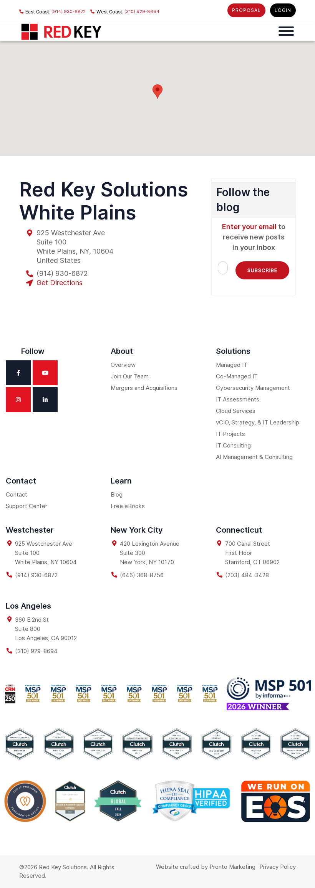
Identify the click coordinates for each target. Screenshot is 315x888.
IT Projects (230, 433)
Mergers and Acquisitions (144, 387)
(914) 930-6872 (68, 11)
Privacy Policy (277, 866)
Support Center (26, 506)
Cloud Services (235, 410)
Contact (16, 494)
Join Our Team (130, 376)
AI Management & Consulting (254, 457)
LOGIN (283, 10)
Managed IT (231, 364)
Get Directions (59, 283)
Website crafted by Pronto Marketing (205, 866)
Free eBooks (128, 506)
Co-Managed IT (237, 376)
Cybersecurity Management (253, 387)
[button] (157, 91)
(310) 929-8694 (141, 11)
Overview (123, 364)
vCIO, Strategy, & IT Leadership (257, 422)
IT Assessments (237, 399)
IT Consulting (233, 445)
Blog (117, 494)
